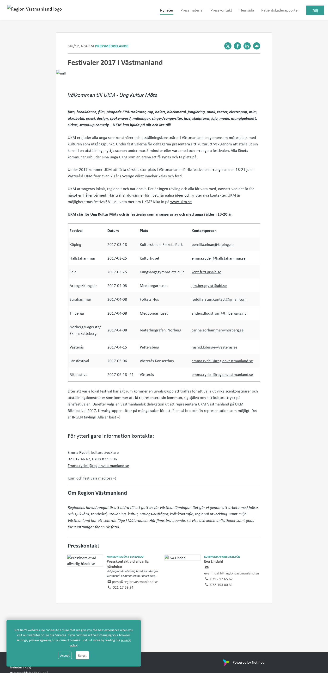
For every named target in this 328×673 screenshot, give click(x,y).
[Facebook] (237, 46)
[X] (227, 46)
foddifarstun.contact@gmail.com (219, 299)
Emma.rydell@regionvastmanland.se (98, 465)
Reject (82, 655)
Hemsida (246, 10)
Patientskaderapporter (280, 10)
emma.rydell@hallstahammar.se (218, 258)
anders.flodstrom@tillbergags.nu (219, 313)
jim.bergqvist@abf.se (209, 285)
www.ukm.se (181, 201)
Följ (315, 10)
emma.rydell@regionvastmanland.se (222, 360)
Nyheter (166, 10)
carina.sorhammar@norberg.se (217, 330)
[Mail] (256, 46)
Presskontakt (221, 10)
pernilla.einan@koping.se (212, 244)
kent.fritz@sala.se (206, 271)
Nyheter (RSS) (20, 667)
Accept (65, 655)
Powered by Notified (248, 662)
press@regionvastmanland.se (135, 581)
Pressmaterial (192, 10)
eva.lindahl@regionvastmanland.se (231, 573)
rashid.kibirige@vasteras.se (214, 347)
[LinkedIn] (247, 46)
